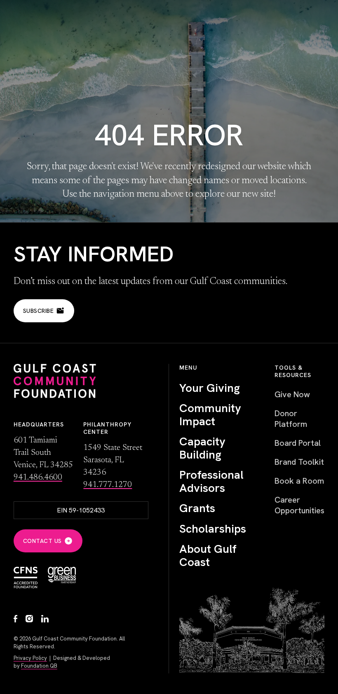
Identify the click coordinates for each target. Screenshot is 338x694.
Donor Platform (291, 418)
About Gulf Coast (208, 555)
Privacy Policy (30, 657)
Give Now (292, 394)
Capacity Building (202, 448)
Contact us (42, 541)
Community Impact (210, 415)
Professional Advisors (211, 481)
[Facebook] (15, 619)
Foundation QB (39, 665)
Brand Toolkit (299, 461)
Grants (197, 508)
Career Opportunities (299, 505)
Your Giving (209, 388)
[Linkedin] (45, 619)
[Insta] (29, 619)
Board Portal (298, 443)
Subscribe (38, 310)
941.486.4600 (38, 477)
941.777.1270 (107, 485)
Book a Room (299, 480)
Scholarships (212, 529)
